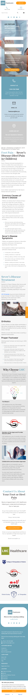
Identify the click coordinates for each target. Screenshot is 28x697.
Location (7, 50)
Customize (7, 694)
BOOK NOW (26, 312)
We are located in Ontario (14, 135)
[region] (14, 689)
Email (6, 43)
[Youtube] (17, 17)
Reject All (20, 694)
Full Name (7, 35)
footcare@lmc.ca (21, 9)
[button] (24, 13)
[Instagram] (11, 17)
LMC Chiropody (5, 294)
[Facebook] (8, 17)
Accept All (14, 691)
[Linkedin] (14, 17)
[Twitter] (19, 623)
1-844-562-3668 (7, 9)
